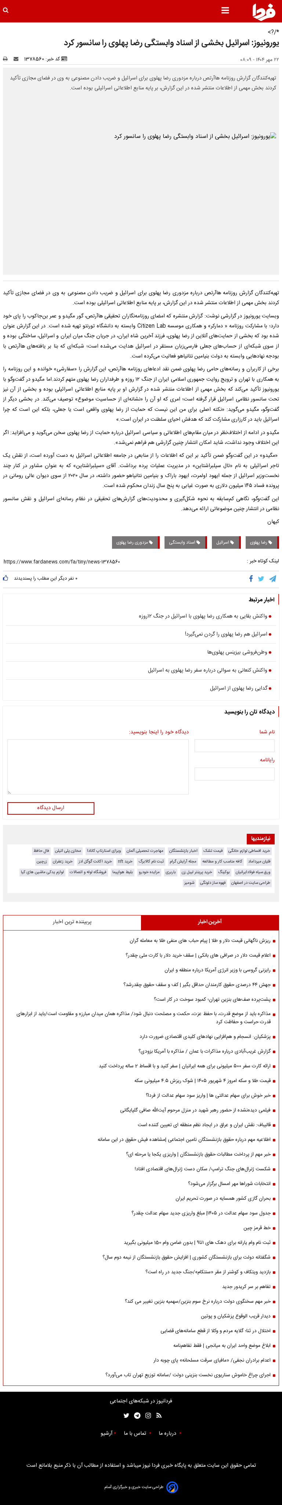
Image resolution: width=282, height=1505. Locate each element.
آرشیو (106, 1433)
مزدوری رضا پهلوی (132, 542)
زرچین (42, 861)
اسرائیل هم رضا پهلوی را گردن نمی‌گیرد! (226, 635)
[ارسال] (17, 59)
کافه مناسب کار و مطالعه (222, 861)
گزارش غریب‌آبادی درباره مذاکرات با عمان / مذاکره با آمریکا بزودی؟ (204, 1051)
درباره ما (168, 1433)
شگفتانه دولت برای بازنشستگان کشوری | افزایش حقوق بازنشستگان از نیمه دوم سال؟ (186, 1257)
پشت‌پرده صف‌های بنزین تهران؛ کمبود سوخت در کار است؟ (212, 1000)
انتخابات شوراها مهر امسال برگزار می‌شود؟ (229, 1184)
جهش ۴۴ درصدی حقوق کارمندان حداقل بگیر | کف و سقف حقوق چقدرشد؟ (197, 985)
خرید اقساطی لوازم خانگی (249, 850)
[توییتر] (261, 579)
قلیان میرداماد (259, 861)
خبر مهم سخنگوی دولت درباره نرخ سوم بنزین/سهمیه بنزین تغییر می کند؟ (198, 1302)
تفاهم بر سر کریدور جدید (246, 1287)
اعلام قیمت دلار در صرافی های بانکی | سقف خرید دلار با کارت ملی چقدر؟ (198, 955)
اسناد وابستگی (182, 542)
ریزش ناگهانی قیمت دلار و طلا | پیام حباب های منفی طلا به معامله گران (200, 941)
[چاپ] (7, 59)
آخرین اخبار (210, 922)
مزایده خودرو (149, 872)
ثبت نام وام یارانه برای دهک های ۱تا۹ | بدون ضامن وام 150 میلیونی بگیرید (197, 1243)
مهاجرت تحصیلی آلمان (145, 850)
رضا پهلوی (259, 542)
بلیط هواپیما (122, 872)
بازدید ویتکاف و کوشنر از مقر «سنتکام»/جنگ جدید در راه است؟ (208, 1272)
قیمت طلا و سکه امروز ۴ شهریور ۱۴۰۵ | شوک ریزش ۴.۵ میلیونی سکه (202, 1081)
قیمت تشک (213, 850)
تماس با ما (136, 1433)
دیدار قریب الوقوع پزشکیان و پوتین (236, 1316)
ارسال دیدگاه (50, 808)
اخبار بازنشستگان (183, 850)
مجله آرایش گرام (183, 861)
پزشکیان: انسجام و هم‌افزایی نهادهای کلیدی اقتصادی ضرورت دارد (205, 1037)
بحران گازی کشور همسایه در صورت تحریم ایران (223, 1199)
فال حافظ (41, 850)
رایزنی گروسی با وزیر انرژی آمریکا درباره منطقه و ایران (217, 970)
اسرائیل (223, 542)
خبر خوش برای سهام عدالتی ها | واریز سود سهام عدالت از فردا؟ (208, 1096)
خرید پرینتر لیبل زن (197, 872)
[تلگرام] (273, 579)
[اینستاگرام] (146, 1416)
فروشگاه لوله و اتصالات (88, 872)
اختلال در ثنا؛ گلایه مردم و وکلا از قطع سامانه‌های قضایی (215, 1331)
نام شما (267, 733)
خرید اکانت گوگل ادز (95, 861)
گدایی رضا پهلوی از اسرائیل (238, 689)
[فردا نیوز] (264, 12)
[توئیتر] (124, 1416)
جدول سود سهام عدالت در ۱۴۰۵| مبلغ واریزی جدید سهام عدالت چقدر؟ (201, 1213)
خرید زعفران (63, 861)
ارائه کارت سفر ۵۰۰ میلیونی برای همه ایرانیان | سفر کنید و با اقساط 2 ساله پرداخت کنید (185, 1066)
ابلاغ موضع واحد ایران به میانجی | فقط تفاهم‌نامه (222, 1346)
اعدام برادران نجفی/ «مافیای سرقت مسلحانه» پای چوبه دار (212, 1360)
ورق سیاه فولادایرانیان (253, 872)
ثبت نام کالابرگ (151, 861)
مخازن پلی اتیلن (68, 850)
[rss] (157, 1416)
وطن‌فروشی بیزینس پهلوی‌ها (237, 653)
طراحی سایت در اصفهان (250, 882)
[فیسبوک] (252, 579)
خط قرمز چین (257, 1228)
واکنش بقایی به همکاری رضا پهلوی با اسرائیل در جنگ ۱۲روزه (203, 617)
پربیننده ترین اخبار (72, 922)
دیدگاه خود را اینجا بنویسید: (159, 733)
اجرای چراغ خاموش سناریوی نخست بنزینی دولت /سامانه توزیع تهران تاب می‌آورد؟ (188, 1375)
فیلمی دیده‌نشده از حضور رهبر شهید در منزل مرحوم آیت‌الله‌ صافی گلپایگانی (195, 1110)
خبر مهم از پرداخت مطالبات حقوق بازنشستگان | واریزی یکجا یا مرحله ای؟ (198, 1154)
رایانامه (267, 761)
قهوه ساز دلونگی (212, 882)
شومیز (189, 882)
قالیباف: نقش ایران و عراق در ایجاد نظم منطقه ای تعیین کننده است (204, 1125)
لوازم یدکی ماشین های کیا (42, 872)
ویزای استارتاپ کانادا (104, 850)
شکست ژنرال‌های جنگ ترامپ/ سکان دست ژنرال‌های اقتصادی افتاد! (203, 1169)
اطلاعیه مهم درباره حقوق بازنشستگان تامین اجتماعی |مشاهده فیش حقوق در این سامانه (184, 1140)
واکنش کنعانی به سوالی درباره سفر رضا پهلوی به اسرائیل (207, 671)
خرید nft (125, 861)
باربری (171, 872)
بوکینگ (224, 872)
